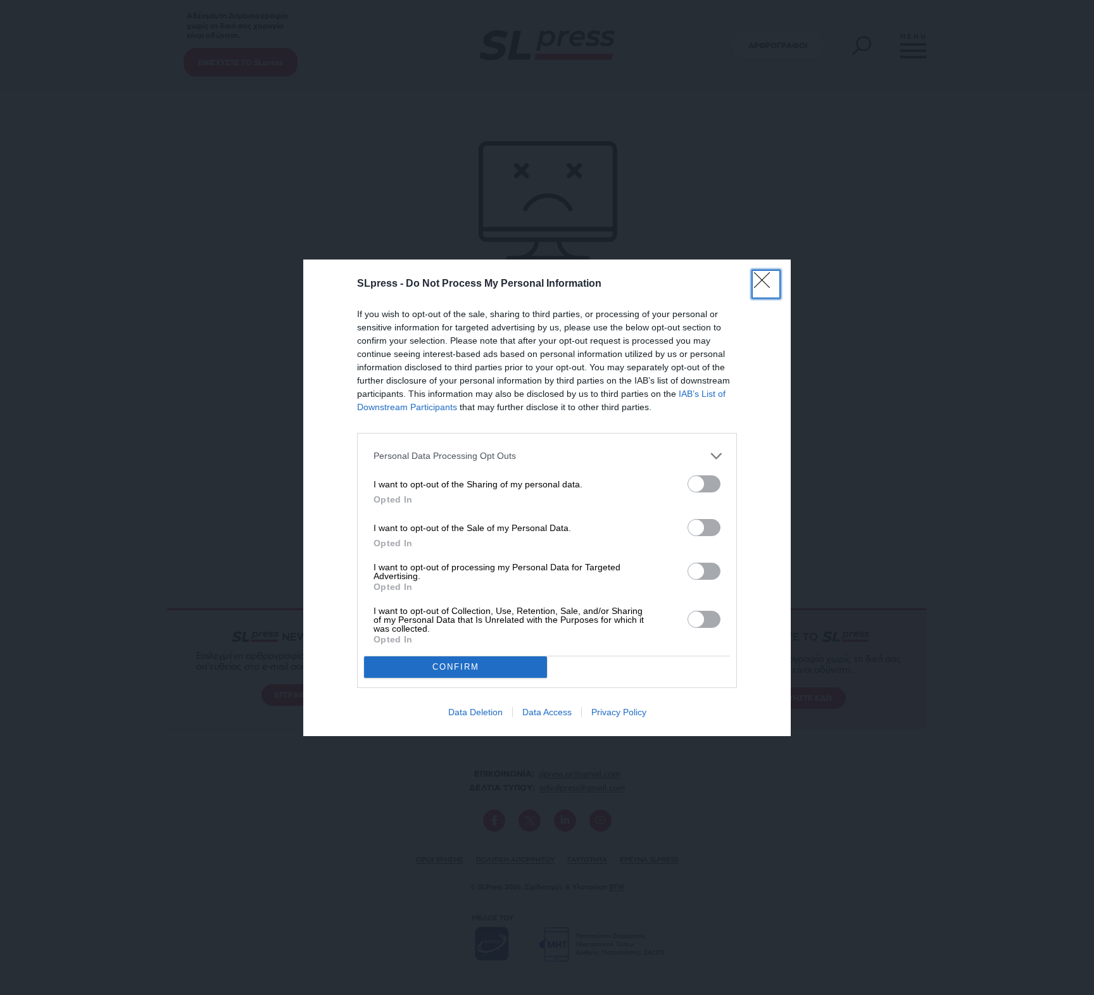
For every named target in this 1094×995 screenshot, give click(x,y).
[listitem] (547, 456)
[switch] (704, 483)
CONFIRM (455, 667)
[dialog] (547, 498)
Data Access (547, 712)
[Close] (766, 284)
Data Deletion (475, 712)
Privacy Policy (618, 712)
